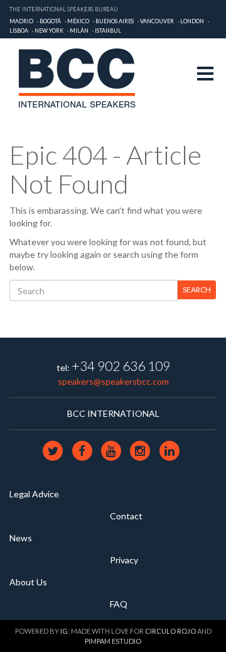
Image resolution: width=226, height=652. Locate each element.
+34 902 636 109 (121, 365)
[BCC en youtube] (111, 450)
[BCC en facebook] (82, 450)
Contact (126, 516)
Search (197, 289)
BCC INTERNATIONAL (113, 413)
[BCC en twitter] (54, 450)
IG (64, 631)
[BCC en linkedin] (169, 450)
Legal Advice (34, 494)
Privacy (124, 560)
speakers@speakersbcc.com (113, 381)
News (20, 538)
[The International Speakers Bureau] (83, 79)
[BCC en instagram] (141, 450)
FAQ (118, 604)
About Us (28, 582)
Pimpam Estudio (113, 641)
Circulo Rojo (170, 631)
